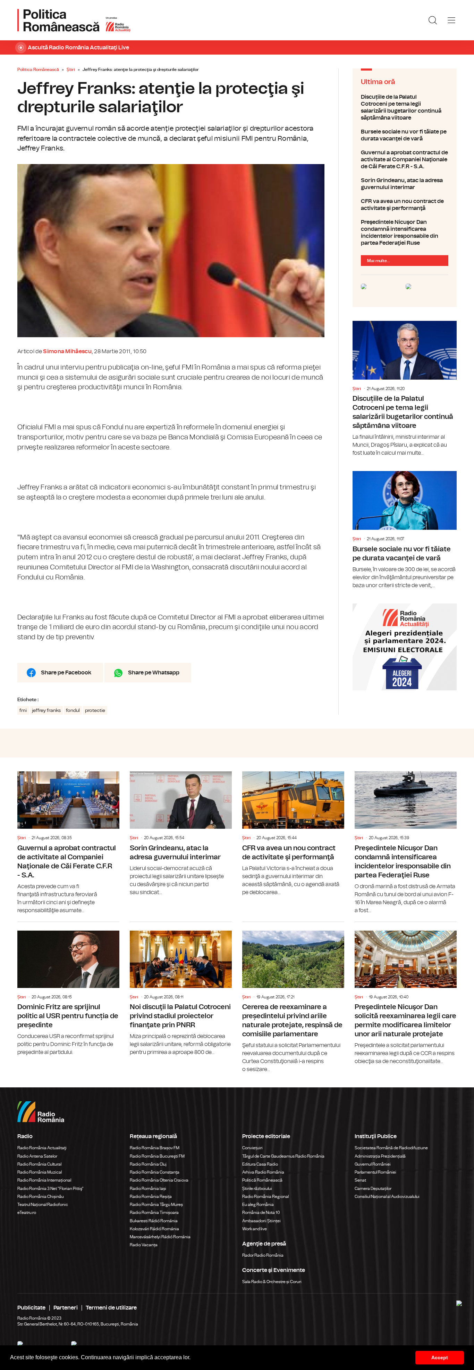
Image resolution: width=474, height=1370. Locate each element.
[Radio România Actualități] (73, 20)
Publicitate (31, 1308)
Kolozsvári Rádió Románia (154, 1229)
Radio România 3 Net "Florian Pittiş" (50, 1188)
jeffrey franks (46, 710)
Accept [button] (439, 1357)
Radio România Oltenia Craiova (159, 1180)
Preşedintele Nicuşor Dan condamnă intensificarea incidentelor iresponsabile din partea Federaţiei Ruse (404, 232)
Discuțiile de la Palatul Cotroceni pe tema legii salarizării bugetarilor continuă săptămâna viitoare (404, 107)
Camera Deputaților (373, 1188)
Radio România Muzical (39, 1172)
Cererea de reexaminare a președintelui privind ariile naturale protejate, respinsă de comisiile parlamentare (293, 998)
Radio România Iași (148, 1188)
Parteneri (65, 1308)
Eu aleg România (258, 1204)
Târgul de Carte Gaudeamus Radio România (283, 1156)
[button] (193, 1358)
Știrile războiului (257, 1188)
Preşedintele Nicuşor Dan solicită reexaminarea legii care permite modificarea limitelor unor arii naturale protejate (406, 994)
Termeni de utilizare (111, 1308)
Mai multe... (378, 261)
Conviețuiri (252, 1148)
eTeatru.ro (26, 1212)
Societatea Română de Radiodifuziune (391, 1148)
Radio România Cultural (39, 1164)
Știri (71, 69)
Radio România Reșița (151, 1196)
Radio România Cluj (148, 1164)
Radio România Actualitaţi (42, 1148)
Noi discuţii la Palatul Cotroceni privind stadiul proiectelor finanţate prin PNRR (181, 989)
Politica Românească (38, 69)
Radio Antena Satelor (37, 1156)
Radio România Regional (265, 1196)
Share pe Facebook (66, 672)
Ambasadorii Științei (261, 1221)
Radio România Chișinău (40, 1196)
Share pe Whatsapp (153, 672)
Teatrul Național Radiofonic (42, 1204)
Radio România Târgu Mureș (156, 1204)
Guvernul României (373, 1164)
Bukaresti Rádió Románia (154, 1221)
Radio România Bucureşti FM (157, 1156)
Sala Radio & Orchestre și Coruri (272, 1282)
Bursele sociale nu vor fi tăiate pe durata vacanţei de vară (404, 135)
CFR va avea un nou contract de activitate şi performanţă (404, 204)
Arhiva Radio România (263, 1172)
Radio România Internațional (44, 1180)
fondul (73, 710)
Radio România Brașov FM (154, 1148)
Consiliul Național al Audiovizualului (387, 1196)
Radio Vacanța (144, 1245)
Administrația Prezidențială (380, 1156)
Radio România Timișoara (154, 1212)
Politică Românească (262, 1180)
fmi (23, 710)
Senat (360, 1180)
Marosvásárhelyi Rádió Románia (160, 1237)
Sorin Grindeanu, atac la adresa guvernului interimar (404, 183)
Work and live (254, 1229)
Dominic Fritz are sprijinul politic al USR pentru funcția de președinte (68, 989)
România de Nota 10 (261, 1212)
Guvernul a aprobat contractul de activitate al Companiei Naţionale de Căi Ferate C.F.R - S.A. (404, 159)
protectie (95, 710)
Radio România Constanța (154, 1172)
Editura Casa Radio (260, 1164)
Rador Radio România (262, 1255)
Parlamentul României (375, 1172)
